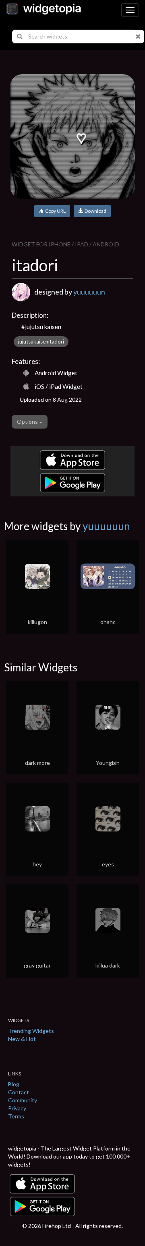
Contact (18, 1092)
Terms (16, 1116)
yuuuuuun (89, 291)
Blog (13, 1084)
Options (28, 421)
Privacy (17, 1108)
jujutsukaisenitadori (41, 341)
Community (22, 1100)
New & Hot (22, 1038)
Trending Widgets (31, 1030)
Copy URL (55, 211)
